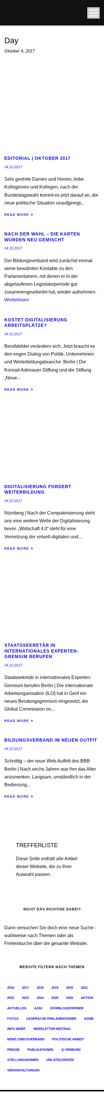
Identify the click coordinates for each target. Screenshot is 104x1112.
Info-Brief (16, 1028)
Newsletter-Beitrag (52, 1028)
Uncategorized (60, 1060)
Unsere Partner (88, 1104)
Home (89, 1018)
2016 (10, 987)
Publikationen (40, 1049)
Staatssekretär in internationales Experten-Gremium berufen (41, 651)
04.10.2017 (13, 167)
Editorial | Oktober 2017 (37, 158)
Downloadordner (66, 1008)
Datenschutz (49, 1104)
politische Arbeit (68, 1039)
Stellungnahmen (22, 1060)
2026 (69, 997)
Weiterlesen (16, 299)
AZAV (38, 1008)
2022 (10, 997)
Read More (16, 214)
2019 (54, 987)
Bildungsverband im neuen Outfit (50, 740)
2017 (25, 987)
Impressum (27, 1104)
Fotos (12, 1018)
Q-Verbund (71, 1049)
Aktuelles (16, 1008)
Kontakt (67, 1104)
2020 (69, 987)
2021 (84, 987)
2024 (40, 997)
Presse (13, 1049)
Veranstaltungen (23, 1070)
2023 (25, 997)
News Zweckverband (25, 1039)
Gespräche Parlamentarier (51, 1018)
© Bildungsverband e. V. (23, 1099)
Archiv (11, 1104)
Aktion (87, 997)
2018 (40, 987)
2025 (54, 997)
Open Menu (93, 13)
